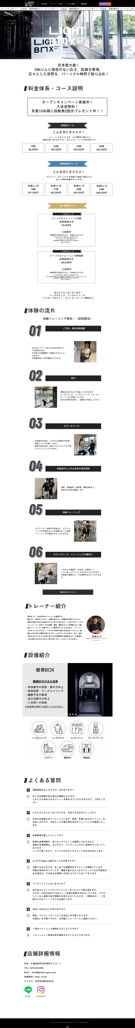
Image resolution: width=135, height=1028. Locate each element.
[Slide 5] (70, 714)
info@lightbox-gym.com (44, 972)
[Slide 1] (59, 714)
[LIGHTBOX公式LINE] (28, 989)
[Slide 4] (67, 714)
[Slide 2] (62, 714)
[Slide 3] (65, 714)
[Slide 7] (75, 714)
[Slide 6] (73, 714)
